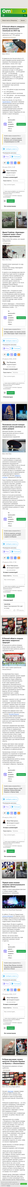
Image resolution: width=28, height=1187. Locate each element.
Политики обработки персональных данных (11, 193)
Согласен (23, 1184)
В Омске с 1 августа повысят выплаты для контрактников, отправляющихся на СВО (13, 140)
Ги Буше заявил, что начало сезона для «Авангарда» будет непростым (15, 332)
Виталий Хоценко (14, 714)
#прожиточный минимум (9, 37)
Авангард (10, 1091)
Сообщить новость (11, 149)
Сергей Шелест (6, 102)
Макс (7, 157)
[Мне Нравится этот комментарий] (14, 610)
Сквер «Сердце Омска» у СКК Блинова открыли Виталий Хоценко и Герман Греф (13, 790)
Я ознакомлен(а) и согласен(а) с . (12, 196)
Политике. (8, 1185)
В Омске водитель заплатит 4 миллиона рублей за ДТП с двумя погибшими (12, 535)
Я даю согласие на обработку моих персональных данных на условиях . (14, 192)
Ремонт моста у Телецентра (9, 20)
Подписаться (21, 124)
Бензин (23, 20)
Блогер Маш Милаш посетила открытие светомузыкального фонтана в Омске (13, 967)
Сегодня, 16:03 (7, 610)
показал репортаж (7, 916)
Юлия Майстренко (12, 565)
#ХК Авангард (6, 243)
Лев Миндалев (11, 362)
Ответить (21, 610)
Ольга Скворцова (11, 170)
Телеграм (17, 157)
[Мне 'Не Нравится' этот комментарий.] (17, 610)
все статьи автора (10, 175)
